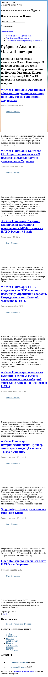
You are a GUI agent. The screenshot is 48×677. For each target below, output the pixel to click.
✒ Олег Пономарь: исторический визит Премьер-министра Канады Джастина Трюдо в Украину (22, 446)
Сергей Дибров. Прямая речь (18, 36)
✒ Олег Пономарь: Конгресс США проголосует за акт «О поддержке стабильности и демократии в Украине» (21, 156)
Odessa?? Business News (11, 5)
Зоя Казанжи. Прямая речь (17, 38)
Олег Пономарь (13, 112)
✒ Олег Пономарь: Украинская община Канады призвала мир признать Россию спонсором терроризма (23, 95)
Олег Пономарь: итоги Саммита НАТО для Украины (23, 562)
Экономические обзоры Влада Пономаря (24, 40)
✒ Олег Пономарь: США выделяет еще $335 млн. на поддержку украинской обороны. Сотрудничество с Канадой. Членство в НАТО (24, 293)
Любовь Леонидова (19, 662)
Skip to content (7, 31)
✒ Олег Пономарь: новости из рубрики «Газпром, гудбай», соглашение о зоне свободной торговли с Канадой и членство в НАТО (24, 379)
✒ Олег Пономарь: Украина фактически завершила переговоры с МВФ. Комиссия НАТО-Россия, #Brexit (22, 226)
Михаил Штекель (18, 667)
